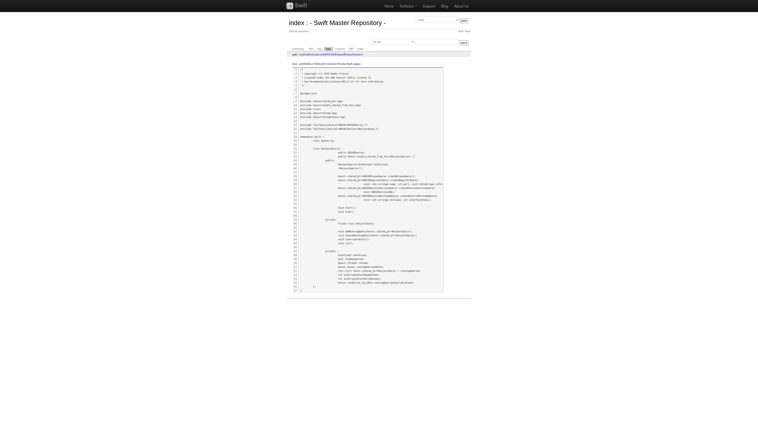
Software (407, 5)
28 (295, 176)
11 (295, 109)
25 (295, 164)
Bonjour (339, 54)
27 (295, 172)
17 (295, 132)
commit (340, 48)
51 (295, 266)
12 (295, 113)
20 (295, 144)
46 (295, 247)
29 (295, 180)
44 (295, 239)
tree (328, 48)
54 (295, 278)
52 (295, 270)
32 (295, 192)
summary (298, 48)
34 (295, 199)
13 (295, 117)
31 (295, 188)
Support (429, 5)
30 (295, 184)
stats (360, 48)
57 (295, 290)
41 (295, 227)
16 (295, 128)
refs (311, 48)
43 (295, 235)
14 (295, 121)
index (296, 22)
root (301, 54)
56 (295, 286)
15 (295, 124)
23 (295, 156)
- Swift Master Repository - (348, 22)
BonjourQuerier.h (353, 54)
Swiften (308, 54)
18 (295, 136)
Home (389, 5)
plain (357, 64)
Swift (300, 5)
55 (295, 282)
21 (295, 148)
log (320, 48)
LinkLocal (318, 54)
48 (295, 255)
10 (295, 105)
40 (295, 223)
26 (295, 168)
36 (295, 207)
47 (295, 251)
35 (295, 203)
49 (295, 259)
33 (295, 195)
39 (295, 219)
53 (295, 274)
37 (295, 211)
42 (295, 231)
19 (295, 140)
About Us (461, 5)
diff (351, 48)
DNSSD (329, 54)
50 (295, 263)
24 (295, 160)
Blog (444, 5)
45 (295, 243)
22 (295, 152)
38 (295, 215)
